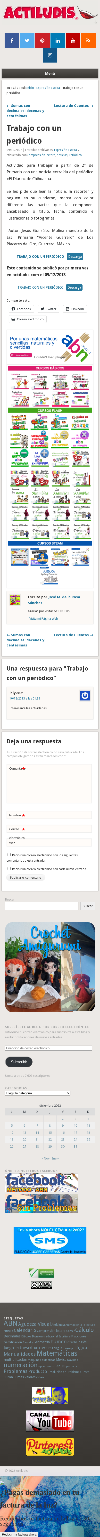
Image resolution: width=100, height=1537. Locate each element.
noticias (62, 155)
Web (12, 843)
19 (11, 1139)
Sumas (19, 1377)
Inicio (30, 88)
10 (75, 1125)
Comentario (17, 769)
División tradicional (45, 1336)
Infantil (71, 1342)
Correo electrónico (17, 833)
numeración (21, 1365)
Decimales (12, 1336)
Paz (57, 1366)
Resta (85, 1372)
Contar (70, 1331)
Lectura (46, 1348)
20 (24, 1139)
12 (11, 1132)
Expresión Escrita (48, 88)
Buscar (10, 899)
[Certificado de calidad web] (41, 1278)
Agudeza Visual (34, 1324)
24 (75, 1139)
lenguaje (68, 1348)
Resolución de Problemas (64, 1372)
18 (88, 1132)
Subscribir (19, 1062)
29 (50, 1146)
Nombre (17, 816)
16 (63, 1132)
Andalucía (58, 1324)
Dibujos (26, 1336)
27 (24, 1146)
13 (24, 1132)
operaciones (46, 1366)
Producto (37, 1371)
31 (75, 1146)
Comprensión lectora (41, 155)
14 (37, 1132)
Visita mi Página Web (43, 618)
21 (37, 1139)
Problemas (15, 1371)
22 (50, 1139)
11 (88, 1125)
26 (11, 1146)
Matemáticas (56, 1353)
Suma (8, 1377)
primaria (71, 1366)
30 (63, 1146)
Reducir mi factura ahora (19, 1534)
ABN (10, 1323)
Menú (50, 73)
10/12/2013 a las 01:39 (24, 698)
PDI (63, 1366)
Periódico (75, 155)
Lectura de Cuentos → (73, 105)
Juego (9, 1347)
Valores (30, 1377)
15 (50, 1132)
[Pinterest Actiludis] (50, 1447)
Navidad (72, 1360)
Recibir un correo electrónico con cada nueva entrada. (49, 869)
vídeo (40, 1377)
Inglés (81, 1342)
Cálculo (84, 1329)
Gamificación (13, 1342)
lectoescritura (27, 1347)
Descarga (75, 256)
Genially (28, 1342)
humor (58, 1341)
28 (37, 1146)
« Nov (46, 1158)
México (61, 1360)
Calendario (25, 1330)
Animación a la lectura (80, 1324)
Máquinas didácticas (41, 1360)
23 (63, 1139)
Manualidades (20, 1354)
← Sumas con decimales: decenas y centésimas (25, 110)
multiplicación (15, 1359)
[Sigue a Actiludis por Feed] (88, 40)
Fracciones (78, 1336)
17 (75, 1132)
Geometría (41, 1342)
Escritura (65, 1336)
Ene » (55, 1158)
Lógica (80, 1347)
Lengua (57, 1348)
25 (88, 1139)
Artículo (8, 1331)
